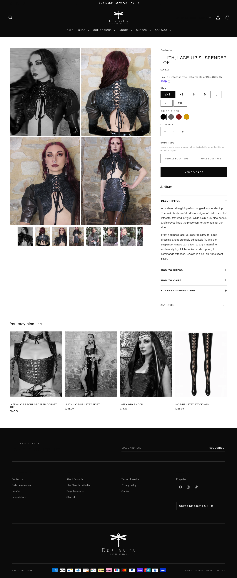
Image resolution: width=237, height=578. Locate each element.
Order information (21, 485)
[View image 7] (128, 236)
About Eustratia (74, 479)
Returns (16, 491)
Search (125, 491)
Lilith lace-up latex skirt (82, 404)
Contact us (18, 479)
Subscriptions (19, 497)
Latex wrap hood (131, 404)
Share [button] (168, 186)
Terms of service (130, 479)
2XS (168, 94)
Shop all (70, 497)
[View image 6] (110, 236)
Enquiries (181, 479)
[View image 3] (59, 236)
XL (166, 103)
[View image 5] (93, 236)
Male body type (211, 158)
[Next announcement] (161, 3)
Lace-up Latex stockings (192, 404)
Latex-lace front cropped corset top (33, 405)
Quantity (167, 124)
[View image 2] (42, 236)
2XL (180, 103)
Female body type (176, 158)
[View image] (45, 92)
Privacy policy (128, 485)
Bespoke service (75, 491)
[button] (10, 17)
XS (182, 94)
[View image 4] (76, 236)
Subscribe (217, 448)
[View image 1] (25, 236)
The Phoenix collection (78, 485)
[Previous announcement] (76, 3)
